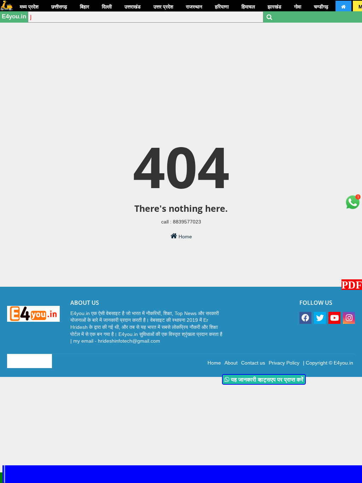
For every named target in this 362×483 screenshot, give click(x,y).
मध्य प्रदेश (29, 7)
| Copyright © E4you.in (328, 363)
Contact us (253, 363)
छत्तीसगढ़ (59, 7)
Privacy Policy (284, 363)
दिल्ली (107, 7)
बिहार (84, 7)
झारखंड (274, 7)
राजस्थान (194, 7)
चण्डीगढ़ (321, 7)
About (231, 363)
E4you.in (14, 16)
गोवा (297, 7)
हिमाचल (248, 7)
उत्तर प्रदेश (163, 7)
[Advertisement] (181, 54)
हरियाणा (222, 7)
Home (184, 236)
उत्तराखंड (132, 7)
